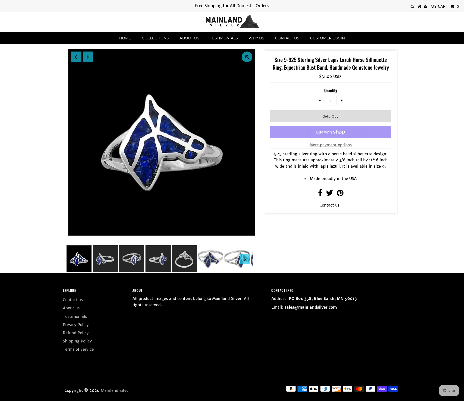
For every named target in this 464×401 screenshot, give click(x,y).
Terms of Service (78, 349)
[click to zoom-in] (247, 57)
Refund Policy (76, 332)
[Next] (88, 57)
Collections (155, 38)
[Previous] (76, 57)
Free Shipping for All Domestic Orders (232, 5)
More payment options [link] (330, 144)
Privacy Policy (76, 324)
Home (125, 38)
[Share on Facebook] (320, 194)
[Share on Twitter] (329, 194)
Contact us (287, 38)
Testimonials (224, 38)
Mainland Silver (115, 390)
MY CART (445, 6)
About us (189, 38)
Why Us (256, 38)
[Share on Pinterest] (340, 194)
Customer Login (327, 38)
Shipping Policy (77, 341)
